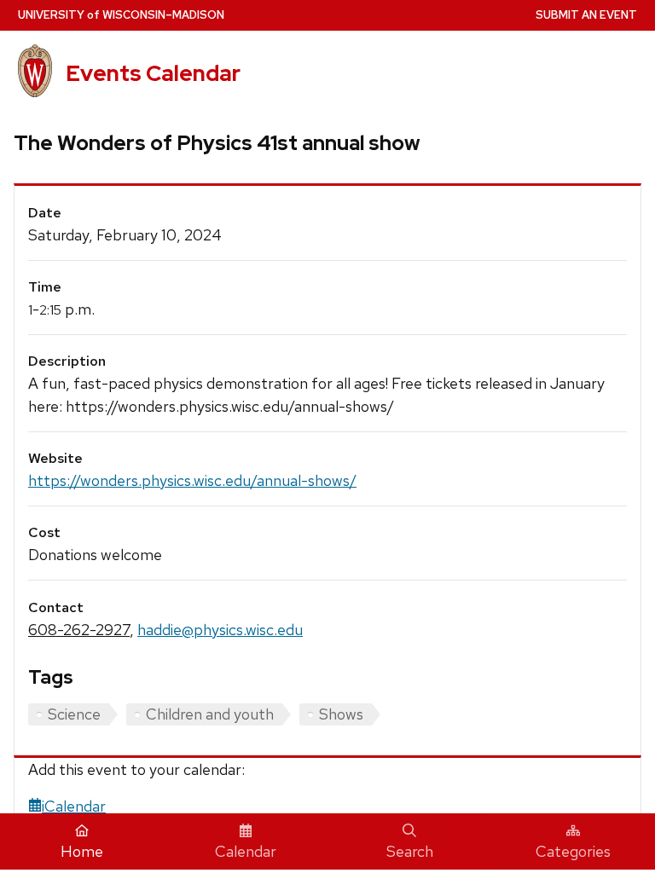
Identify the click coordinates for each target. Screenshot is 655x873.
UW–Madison (121, 15)
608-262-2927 (79, 629)
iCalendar (74, 806)
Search (409, 851)
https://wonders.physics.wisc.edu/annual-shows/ (192, 480)
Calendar (245, 851)
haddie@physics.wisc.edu (220, 629)
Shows (341, 714)
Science (74, 714)
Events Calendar (153, 73)
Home (82, 851)
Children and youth (210, 714)
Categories (573, 851)
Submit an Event (586, 15)
